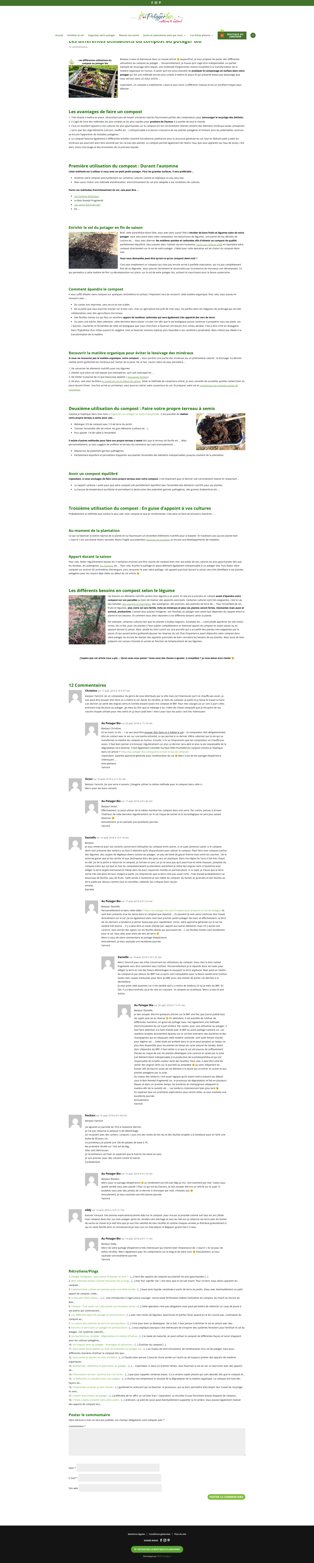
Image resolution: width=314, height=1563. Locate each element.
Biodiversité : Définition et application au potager (99, 1365)
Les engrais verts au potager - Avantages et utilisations (103, 1344)
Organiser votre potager (101, 35)
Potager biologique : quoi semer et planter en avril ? (99, 1276)
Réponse (240, 691)
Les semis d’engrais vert (87, 204)
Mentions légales (136, 1534)
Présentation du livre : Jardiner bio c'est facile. (98, 1374)
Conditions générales (159, 1534)
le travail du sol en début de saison (121, 381)
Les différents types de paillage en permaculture (98, 1314)
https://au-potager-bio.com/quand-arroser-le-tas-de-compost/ (155, 751)
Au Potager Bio (111, 723)
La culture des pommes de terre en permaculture (98, 1323)
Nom (72, 1467)
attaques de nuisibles (158, 539)
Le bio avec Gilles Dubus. (85, 1297)
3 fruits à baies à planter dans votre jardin (96, 1399)
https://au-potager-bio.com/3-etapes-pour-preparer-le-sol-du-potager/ (182, 910)
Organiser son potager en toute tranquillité (134, 414)
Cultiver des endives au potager (90, 1395)
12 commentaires (78, 46)
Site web (73, 1488)
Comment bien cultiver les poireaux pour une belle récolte (103, 1289)
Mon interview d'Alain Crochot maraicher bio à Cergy (100, 1280)
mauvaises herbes (138, 376)
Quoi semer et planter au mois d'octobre (95, 1357)
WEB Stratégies (164, 1556)
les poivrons (106, 565)
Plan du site (180, 1534)
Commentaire (77, 1426)
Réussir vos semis (129, 35)
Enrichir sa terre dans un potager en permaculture (99, 1327)
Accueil (59, 35)
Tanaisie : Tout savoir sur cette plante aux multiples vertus (103, 1306)
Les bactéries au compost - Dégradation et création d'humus (104, 1336)
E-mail (73, 1478)
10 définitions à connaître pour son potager (96, 1378)
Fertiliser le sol (75, 35)
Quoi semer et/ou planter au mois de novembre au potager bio (107, 1348)
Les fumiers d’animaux (86, 196)
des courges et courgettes (136, 603)
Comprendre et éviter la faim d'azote (93, 1387)
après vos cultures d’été (209, 244)
